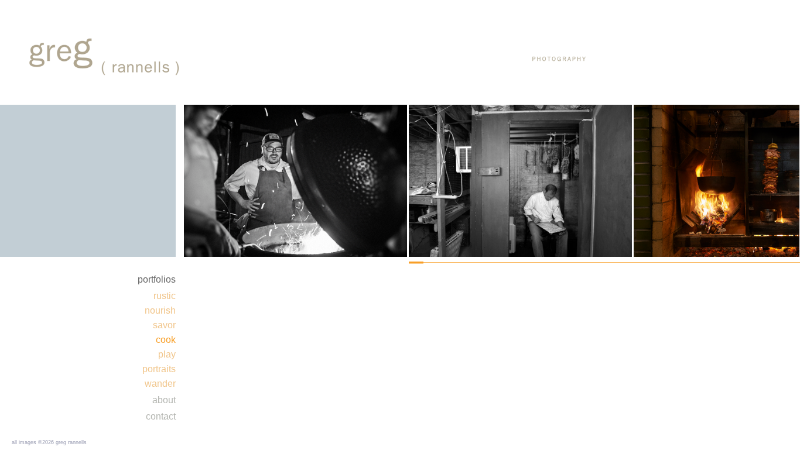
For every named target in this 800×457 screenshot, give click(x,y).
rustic (164, 296)
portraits (159, 369)
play (167, 354)
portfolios (157, 279)
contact (161, 416)
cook (166, 340)
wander (160, 384)
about (164, 400)
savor (164, 325)
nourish (160, 310)
